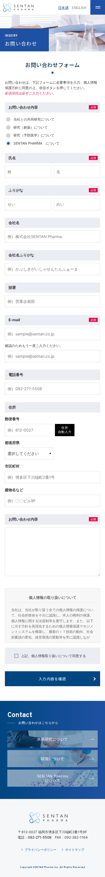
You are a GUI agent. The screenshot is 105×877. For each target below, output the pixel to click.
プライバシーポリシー (40, 850)
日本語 (63, 7)
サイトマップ (74, 850)
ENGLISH (79, 7)
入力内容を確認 (52, 678)
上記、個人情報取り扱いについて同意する (53, 656)
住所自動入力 (65, 430)
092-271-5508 (40, 837)
